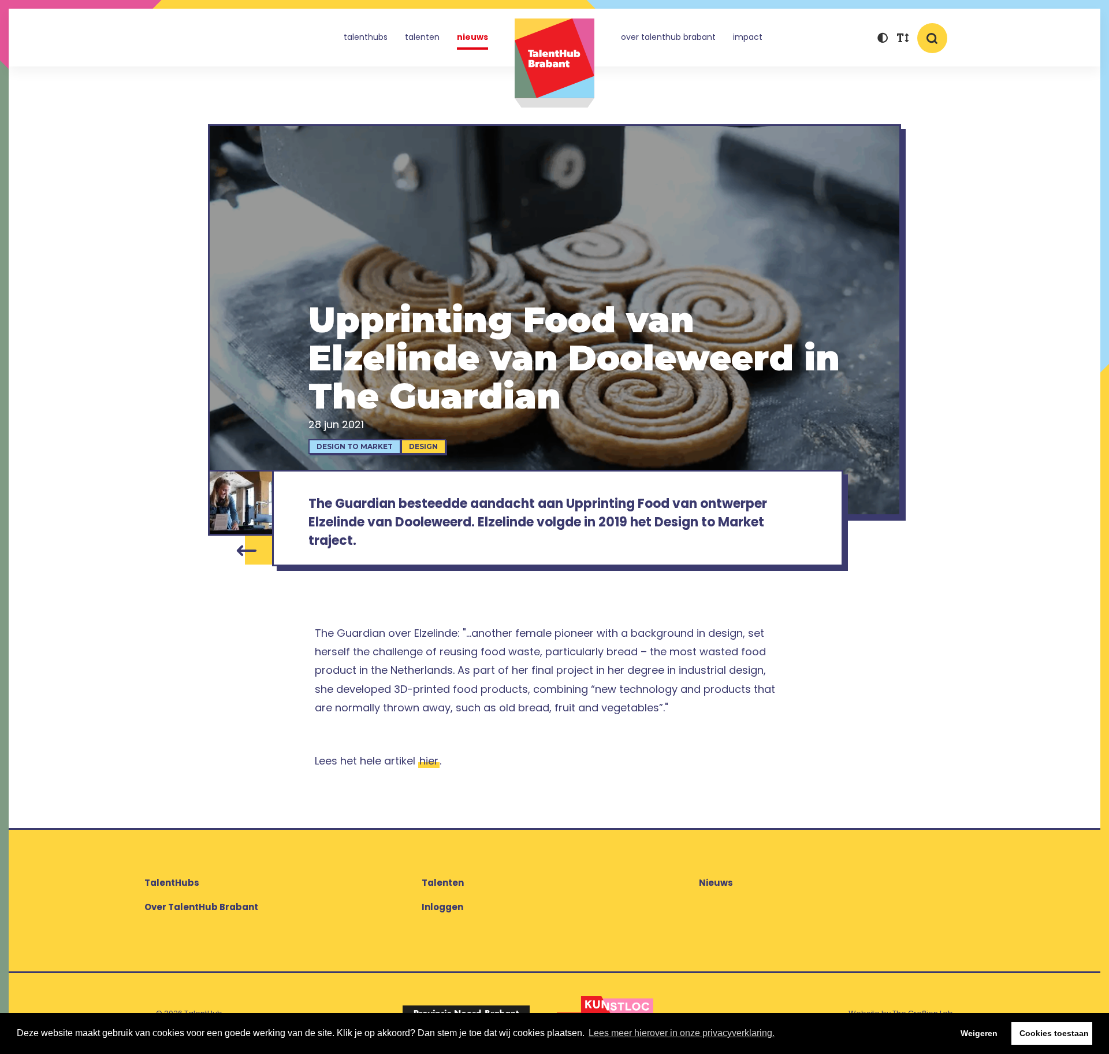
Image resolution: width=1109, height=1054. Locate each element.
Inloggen (442, 907)
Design (423, 446)
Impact (747, 37)
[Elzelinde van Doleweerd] (241, 503)
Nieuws (472, 37)
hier (428, 761)
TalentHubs (366, 37)
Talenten (422, 37)
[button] (882, 39)
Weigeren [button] (979, 1033)
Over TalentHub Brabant (668, 37)
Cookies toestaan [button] (1054, 1033)
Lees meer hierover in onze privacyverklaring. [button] (682, 1033)
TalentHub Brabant (554, 63)
